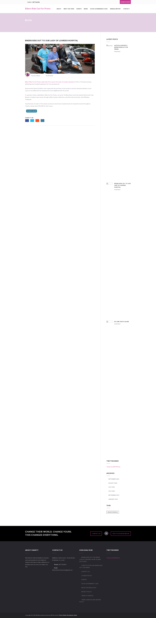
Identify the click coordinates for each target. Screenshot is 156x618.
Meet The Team (69, 9)
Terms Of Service (87, 595)
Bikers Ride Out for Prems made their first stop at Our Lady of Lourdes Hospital (49, 82)
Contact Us (96, 533)
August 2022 (112, 483)
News (86, 9)
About (59, 9)
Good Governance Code (99, 9)
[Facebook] (113, 2)
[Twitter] (117, 2)
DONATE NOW (125, 2)
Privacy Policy (86, 591)
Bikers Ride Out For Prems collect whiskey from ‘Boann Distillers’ (90, 559)
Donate (84, 579)
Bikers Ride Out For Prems (37, 8)
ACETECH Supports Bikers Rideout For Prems (121, 47)
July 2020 (111, 491)
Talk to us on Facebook (120, 533)
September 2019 (113, 495)
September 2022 (113, 479)
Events (78, 9)
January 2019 (113, 499)
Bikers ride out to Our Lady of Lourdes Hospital (122, 185)
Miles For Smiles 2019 (88, 587)
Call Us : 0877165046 (33, 2)
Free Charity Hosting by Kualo (68, 615)
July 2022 (111, 487)
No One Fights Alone (121, 321)
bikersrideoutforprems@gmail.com (62, 570)
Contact (126, 9)
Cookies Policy (86, 575)
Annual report (115, 9)
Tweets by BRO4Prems (113, 467)
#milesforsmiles (113, 512)
